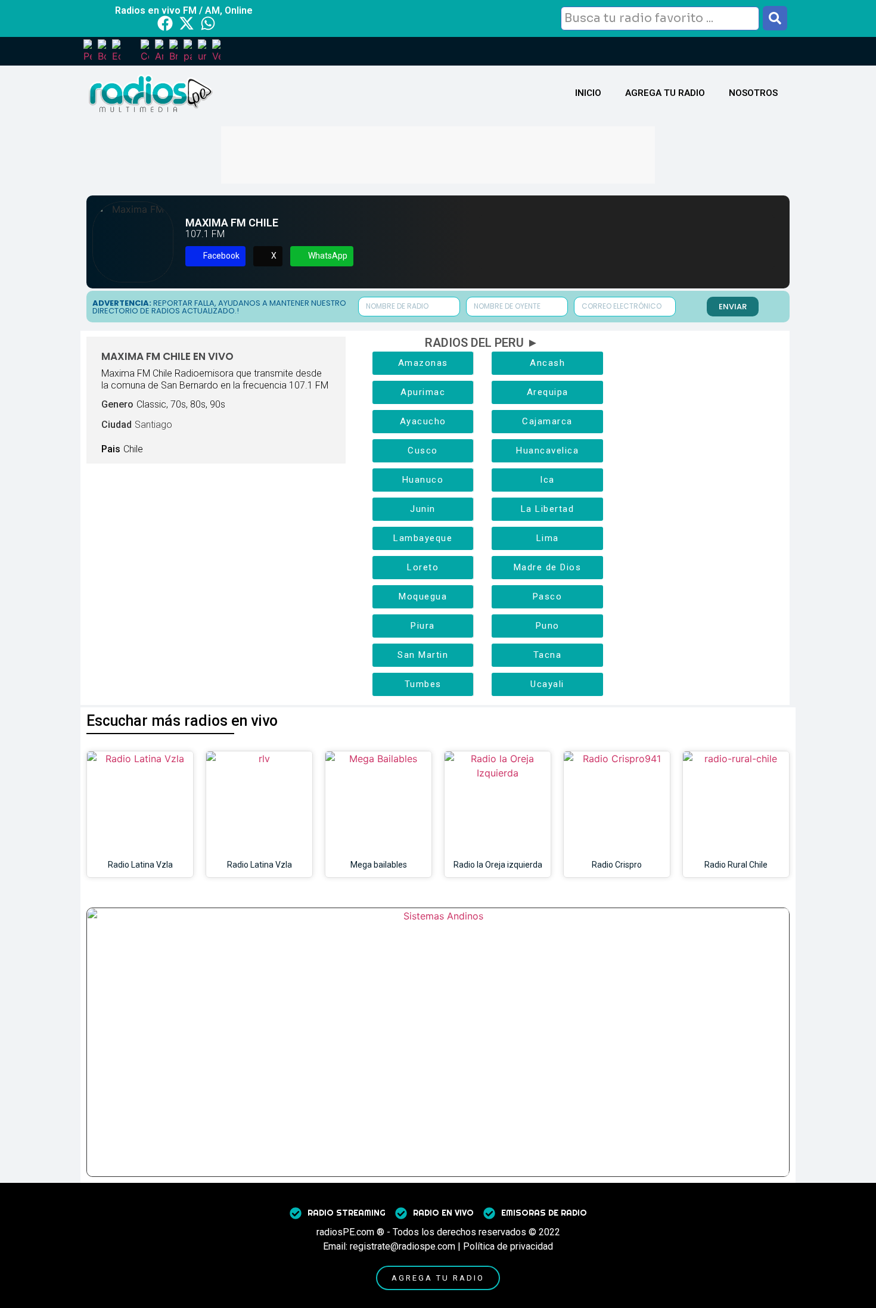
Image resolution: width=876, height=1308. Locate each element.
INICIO (588, 93)
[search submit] (775, 18)
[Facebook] (165, 23)
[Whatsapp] (208, 23)
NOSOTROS (753, 93)
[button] (215, 256)
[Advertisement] (438, 153)
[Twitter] (186, 23)
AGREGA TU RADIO (665, 93)
